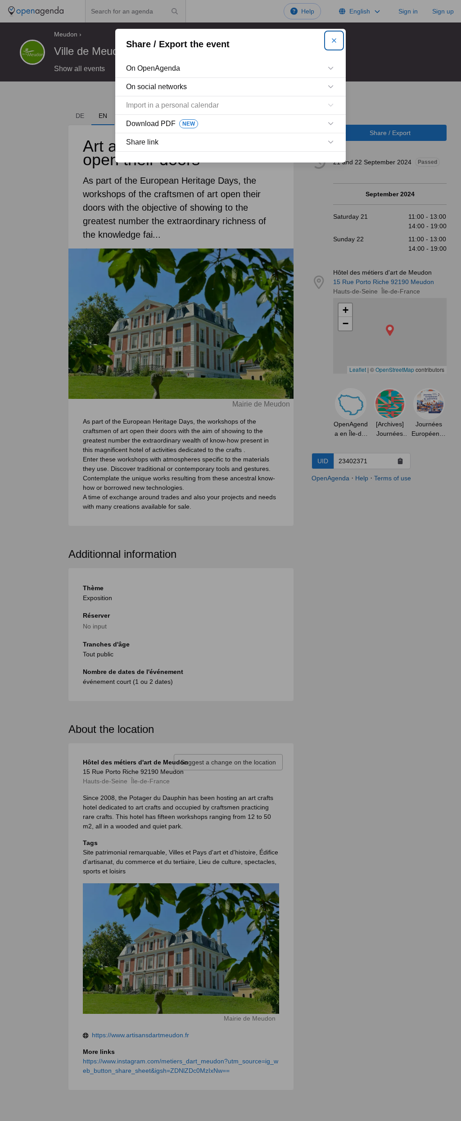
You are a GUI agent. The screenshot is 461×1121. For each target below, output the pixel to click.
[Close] (334, 40)
